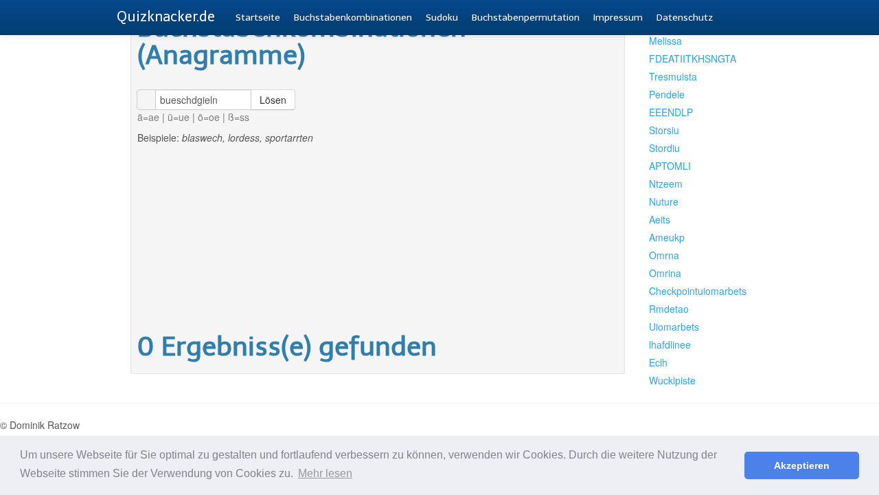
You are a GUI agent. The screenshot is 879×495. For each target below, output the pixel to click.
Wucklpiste (672, 380)
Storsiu (664, 130)
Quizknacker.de (166, 16)
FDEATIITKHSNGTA (692, 58)
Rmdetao (669, 309)
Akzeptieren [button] (802, 465)
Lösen (273, 100)
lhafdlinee (670, 344)
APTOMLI (670, 166)
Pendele (667, 94)
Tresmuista (673, 76)
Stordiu (664, 148)
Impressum (618, 17)
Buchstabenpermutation (526, 17)
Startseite (258, 17)
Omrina (665, 273)
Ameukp (667, 237)
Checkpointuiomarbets (692, 291)
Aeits (659, 219)
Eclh (658, 362)
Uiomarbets (674, 326)
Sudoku (442, 17)
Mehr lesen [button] (325, 473)
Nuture (663, 201)
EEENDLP (671, 112)
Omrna (664, 255)
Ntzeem (666, 183)
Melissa (665, 40)
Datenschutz (685, 17)
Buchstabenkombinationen (353, 17)
